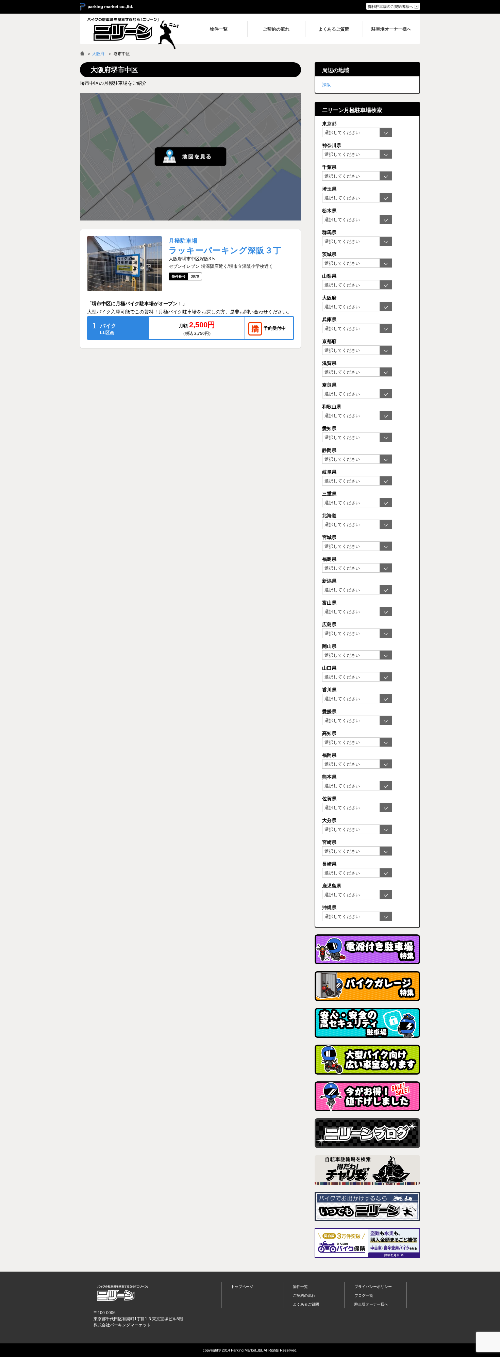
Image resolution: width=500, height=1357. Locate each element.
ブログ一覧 (363, 1295)
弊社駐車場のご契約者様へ (390, 6)
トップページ (242, 1287)
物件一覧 (300, 1287)
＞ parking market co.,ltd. (106, 7)
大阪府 (98, 53)
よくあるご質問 (306, 1304)
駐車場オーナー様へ (371, 1304)
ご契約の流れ (304, 1295)
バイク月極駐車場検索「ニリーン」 (122, 1293)
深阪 (326, 84)
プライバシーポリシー (373, 1287)
